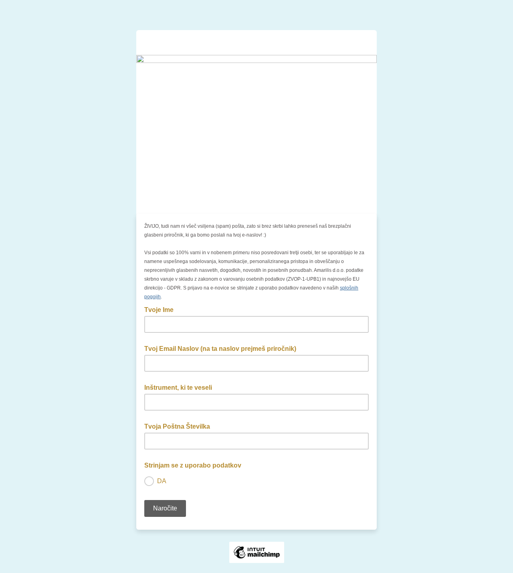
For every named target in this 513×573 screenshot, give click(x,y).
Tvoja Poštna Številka (179, 425)
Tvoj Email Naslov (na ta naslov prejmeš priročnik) (222, 348)
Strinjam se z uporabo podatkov (195, 464)
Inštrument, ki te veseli (180, 387)
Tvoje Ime (161, 309)
